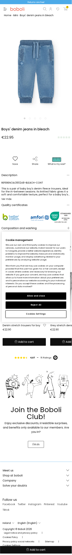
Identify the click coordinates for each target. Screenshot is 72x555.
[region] (36, 277)
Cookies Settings (36, 314)
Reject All (36, 304)
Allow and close (36, 295)
